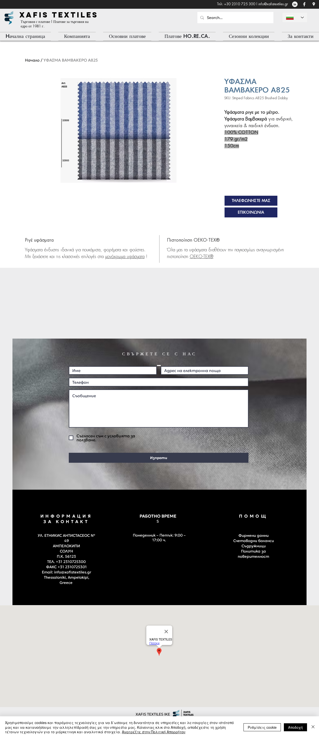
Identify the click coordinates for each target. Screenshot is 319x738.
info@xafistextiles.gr (273, 4)
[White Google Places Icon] (314, 4)
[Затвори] (313, 727)
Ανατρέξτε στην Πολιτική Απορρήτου (153, 731)
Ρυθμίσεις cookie (262, 727)
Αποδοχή (295, 727)
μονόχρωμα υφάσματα (125, 257)
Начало (32, 60)
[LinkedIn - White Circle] (295, 4)
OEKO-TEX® (201, 257)
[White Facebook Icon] (304, 4)
